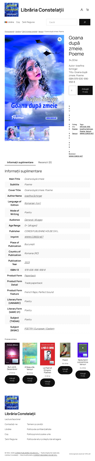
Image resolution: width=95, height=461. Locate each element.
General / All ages (33, 219)
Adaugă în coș (85, 90)
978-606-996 (85, 127)
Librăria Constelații (42, 9)
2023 (27, 262)
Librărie (18, 31)
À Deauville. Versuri (30, 368)
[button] (60, 39)
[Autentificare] (82, 10)
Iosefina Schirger (86, 129)
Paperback (30, 275)
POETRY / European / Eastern (39, 328)
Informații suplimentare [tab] (20, 162)
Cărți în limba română (29, 31)
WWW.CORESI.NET (87, 133)
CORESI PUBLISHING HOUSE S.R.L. (27, 453)
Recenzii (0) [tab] (45, 162)
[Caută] (84, 22)
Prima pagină (9, 31)
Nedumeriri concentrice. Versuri (83, 362)
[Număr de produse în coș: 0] (87, 10)
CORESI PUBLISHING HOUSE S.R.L (45, 455)
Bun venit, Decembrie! (12, 368)
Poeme (75, 129)
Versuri (40, 31)
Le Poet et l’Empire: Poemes (47, 370)
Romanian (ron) (32, 203)
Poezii (65, 360)
